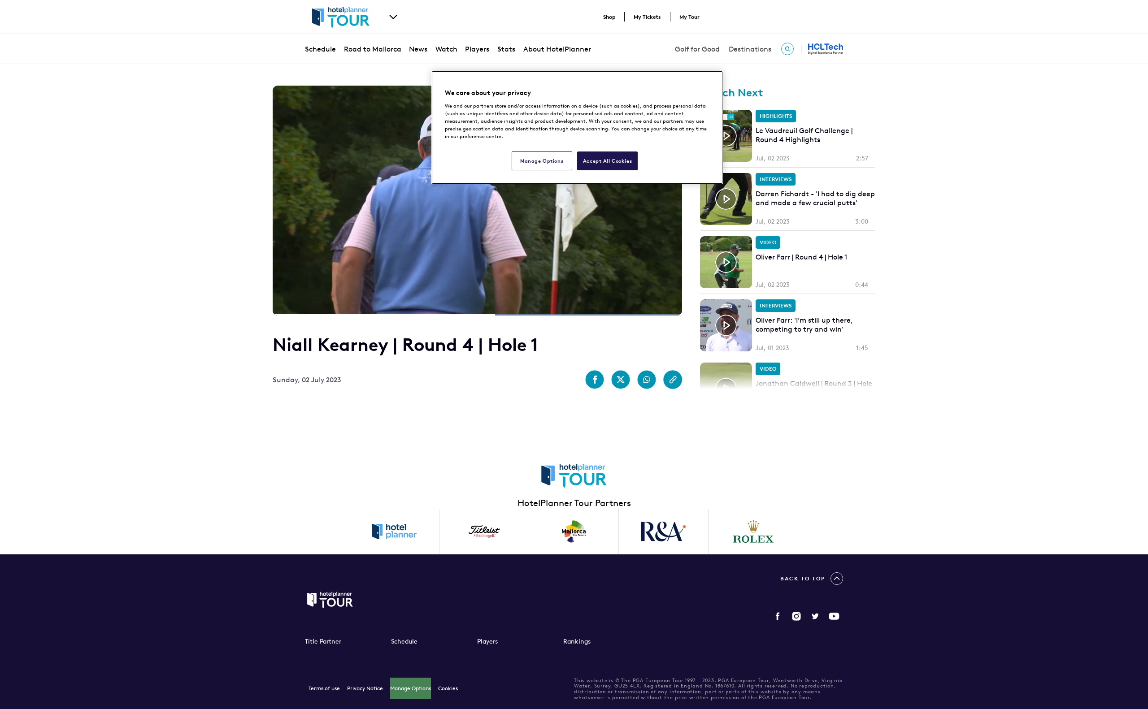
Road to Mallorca (372, 48)
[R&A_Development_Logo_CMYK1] (664, 531)
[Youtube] (834, 616)
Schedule (320, 48)
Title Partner (323, 641)
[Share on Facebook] (594, 379)
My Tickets (647, 16)
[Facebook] (778, 616)
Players (477, 48)
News (418, 48)
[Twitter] (815, 616)
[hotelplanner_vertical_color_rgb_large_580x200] (394, 531)
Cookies (448, 688)
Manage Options (410, 688)
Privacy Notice (365, 688)
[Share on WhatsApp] (646, 379)
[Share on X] (620, 379)
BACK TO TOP (802, 578)
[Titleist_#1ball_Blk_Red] (484, 531)
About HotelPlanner (557, 48)
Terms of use (324, 688)
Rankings (577, 641)
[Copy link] (672, 379)
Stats (506, 48)
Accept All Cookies (607, 160)
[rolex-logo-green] (753, 531)
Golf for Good (697, 48)
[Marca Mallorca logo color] (574, 531)
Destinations (750, 48)
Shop (609, 16)
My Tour (689, 16)
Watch (446, 48)
